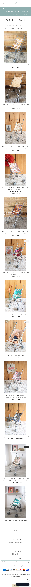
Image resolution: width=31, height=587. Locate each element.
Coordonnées (26, 566)
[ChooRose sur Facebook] (13, 554)
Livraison (5, 566)
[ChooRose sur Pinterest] (15, 554)
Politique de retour (24, 565)
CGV (8, 565)
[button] (14, 191)
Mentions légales (14, 565)
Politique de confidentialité (15, 566)
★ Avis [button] (16, 585)
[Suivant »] (18, 531)
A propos (4, 565)
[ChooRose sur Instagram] (18, 554)
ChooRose (16, 574)
